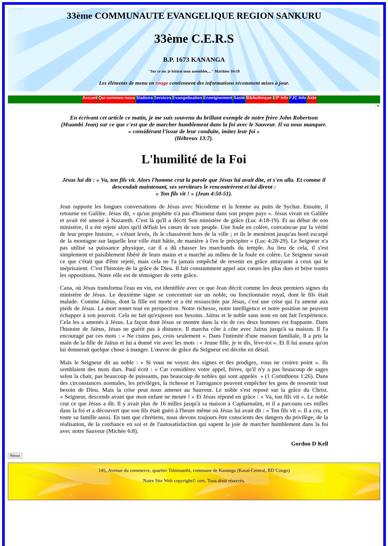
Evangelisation (187, 97)
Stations (144, 97)
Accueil (89, 97)
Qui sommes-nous (116, 97)
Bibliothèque (259, 97)
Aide (311, 97)
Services (162, 97)
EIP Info (280, 97)
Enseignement (217, 97)
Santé (239, 97)
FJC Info (297, 97)
